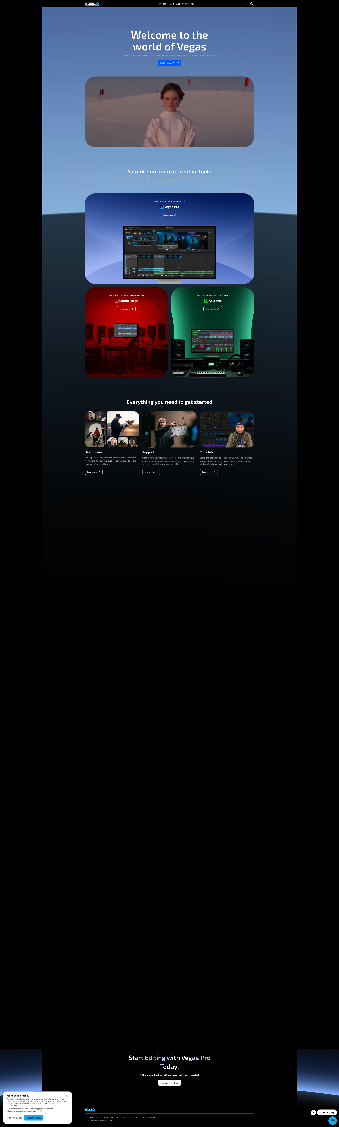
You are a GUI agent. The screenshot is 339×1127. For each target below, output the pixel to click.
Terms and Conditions (93, 1117)
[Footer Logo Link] (90, 1109)
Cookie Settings (14, 1118)
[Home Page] (92, 4)
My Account (152, 1117)
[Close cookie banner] (67, 1096)
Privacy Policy (109, 1117)
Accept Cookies (33, 1118)
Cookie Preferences (137, 1117)
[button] (163, 3)
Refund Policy (122, 1117)
